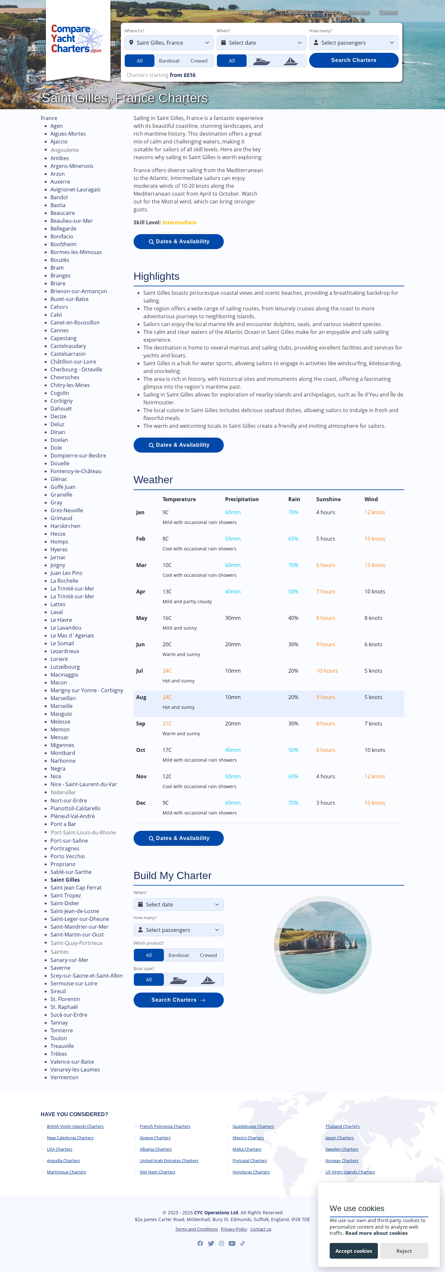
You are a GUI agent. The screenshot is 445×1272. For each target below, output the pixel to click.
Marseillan (63, 698)
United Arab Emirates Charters (169, 1160)
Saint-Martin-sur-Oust (77, 934)
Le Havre (61, 619)
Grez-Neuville (66, 510)
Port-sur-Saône (69, 840)
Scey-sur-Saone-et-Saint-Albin (86, 975)
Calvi (56, 314)
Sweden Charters (341, 1149)
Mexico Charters (248, 1137)
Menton (60, 729)
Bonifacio (61, 236)
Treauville (62, 1046)
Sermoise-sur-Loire (73, 983)
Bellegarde (63, 228)
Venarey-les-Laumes (75, 1069)
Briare (57, 283)
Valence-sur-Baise (72, 1061)
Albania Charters (156, 1149)
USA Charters (59, 1149)
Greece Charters (155, 1137)
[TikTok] (242, 1243)
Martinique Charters (66, 1172)
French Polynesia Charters (165, 1126)
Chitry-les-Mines (70, 385)
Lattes (57, 604)
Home (245, 12)
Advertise (358, 12)
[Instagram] (221, 1244)
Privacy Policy (234, 1229)
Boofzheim (63, 244)
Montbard (62, 752)
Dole (56, 447)
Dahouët (61, 408)
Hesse (57, 533)
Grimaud (61, 518)
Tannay (59, 1022)
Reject (404, 1251)
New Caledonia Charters (70, 1137)
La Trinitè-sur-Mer (72, 596)
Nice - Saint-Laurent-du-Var (83, 784)
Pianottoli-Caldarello (75, 808)
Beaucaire (62, 213)
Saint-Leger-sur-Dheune (79, 918)
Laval (56, 612)
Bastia (57, 205)
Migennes (62, 745)
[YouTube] (232, 1243)
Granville (61, 494)
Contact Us (260, 1229)
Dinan (57, 432)
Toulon (58, 1038)
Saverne (60, 967)
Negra (57, 768)
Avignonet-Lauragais (75, 189)
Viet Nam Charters (157, 1172)
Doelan (59, 439)
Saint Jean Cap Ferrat (76, 887)
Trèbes (58, 1053)
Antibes (59, 158)
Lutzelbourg (65, 666)
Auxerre (60, 181)
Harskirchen (65, 526)
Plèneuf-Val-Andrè (72, 816)
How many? (320, 31)
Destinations (299, 12)
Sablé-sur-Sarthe (71, 871)
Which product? (149, 943)
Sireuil (58, 991)
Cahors (59, 306)
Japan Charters (339, 1137)
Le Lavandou (65, 627)
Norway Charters (341, 1160)
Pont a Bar (63, 824)
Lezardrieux (64, 651)
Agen (56, 125)
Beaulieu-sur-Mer (71, 220)
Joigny (57, 565)
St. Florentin (65, 999)
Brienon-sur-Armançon (78, 291)
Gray (56, 502)
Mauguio (61, 713)
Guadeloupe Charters (253, 1126)
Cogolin (59, 393)
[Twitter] (211, 1243)
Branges (60, 275)
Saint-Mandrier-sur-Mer (79, 926)
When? (223, 31)
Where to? (134, 31)
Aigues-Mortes (68, 133)
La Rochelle (64, 580)
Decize (58, 416)
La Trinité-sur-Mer (72, 588)
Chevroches (64, 377)
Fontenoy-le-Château (76, 471)
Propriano (63, 864)
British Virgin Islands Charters (75, 1126)
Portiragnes (64, 848)
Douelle (59, 463)
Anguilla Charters (63, 1160)
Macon (58, 682)
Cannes (59, 330)
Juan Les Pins (66, 572)
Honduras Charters (251, 1172)
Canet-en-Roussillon (75, 322)
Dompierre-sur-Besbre (78, 455)
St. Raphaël (64, 1006)
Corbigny (61, 400)
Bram (57, 267)
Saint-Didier (64, 903)
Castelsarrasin (68, 353)
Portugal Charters (250, 1160)
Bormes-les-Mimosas (76, 252)
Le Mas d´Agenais (72, 635)
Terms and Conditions (196, 1229)
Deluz (57, 424)
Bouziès (59, 259)
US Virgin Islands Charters (350, 1172)
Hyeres (59, 549)
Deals (268, 12)
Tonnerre (61, 1030)
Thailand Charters (342, 1126)
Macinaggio (64, 674)
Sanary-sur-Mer (69, 960)
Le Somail (62, 643)
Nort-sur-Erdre (68, 800)
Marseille (61, 706)
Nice (55, 776)
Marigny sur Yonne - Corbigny (86, 690)
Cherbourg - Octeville (76, 369)
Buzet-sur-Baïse (69, 299)
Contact (388, 12)
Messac (59, 737)
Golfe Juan (63, 486)
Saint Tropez (65, 895)
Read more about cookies (376, 1233)
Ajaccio (59, 141)
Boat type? (144, 968)
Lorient (59, 659)
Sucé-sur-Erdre (68, 1014)
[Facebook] (200, 1244)
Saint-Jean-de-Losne (74, 911)
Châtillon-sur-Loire (73, 361)
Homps (59, 541)
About (330, 12)
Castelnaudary (68, 346)
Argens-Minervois (71, 166)
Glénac (58, 479)
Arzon (57, 173)
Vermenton (64, 1077)
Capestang (63, 338)
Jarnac (58, 557)
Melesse (60, 721)
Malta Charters (247, 1149)
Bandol (59, 197)
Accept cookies (354, 1251)
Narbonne (63, 760)
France (49, 118)
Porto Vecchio (67, 856)
